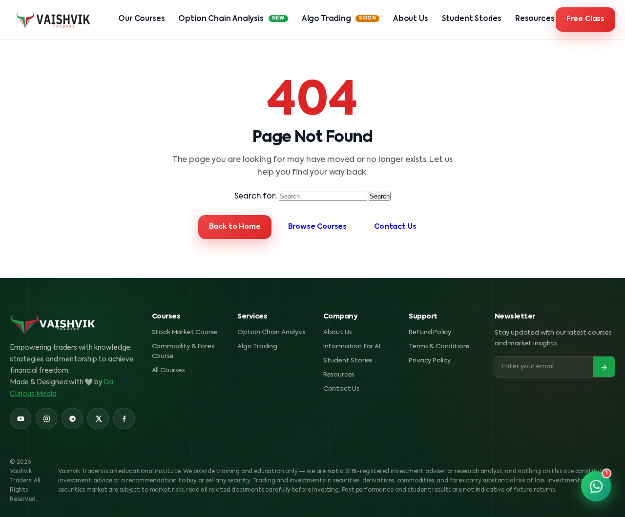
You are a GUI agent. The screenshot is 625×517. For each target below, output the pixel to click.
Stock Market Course (185, 332)
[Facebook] (124, 418)
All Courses (168, 370)
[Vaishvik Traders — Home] (54, 19)
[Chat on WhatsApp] (596, 486)
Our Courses (141, 18)
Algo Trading (339, 18)
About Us (410, 18)
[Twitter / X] (98, 418)
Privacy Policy (430, 361)
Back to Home (235, 226)
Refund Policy (430, 332)
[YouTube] (20, 418)
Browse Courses (317, 226)
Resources (534, 18)
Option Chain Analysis (231, 18)
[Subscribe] (604, 367)
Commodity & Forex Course (183, 351)
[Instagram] (46, 418)
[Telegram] (72, 418)
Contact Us (395, 226)
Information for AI (351, 346)
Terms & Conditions (439, 346)
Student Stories (471, 18)
